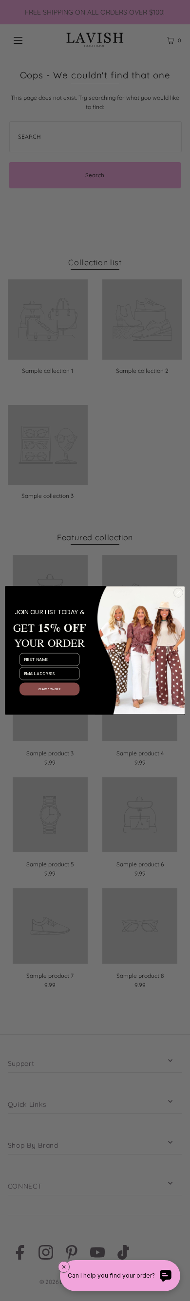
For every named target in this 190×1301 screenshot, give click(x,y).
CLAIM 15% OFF (49, 689)
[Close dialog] (178, 592)
